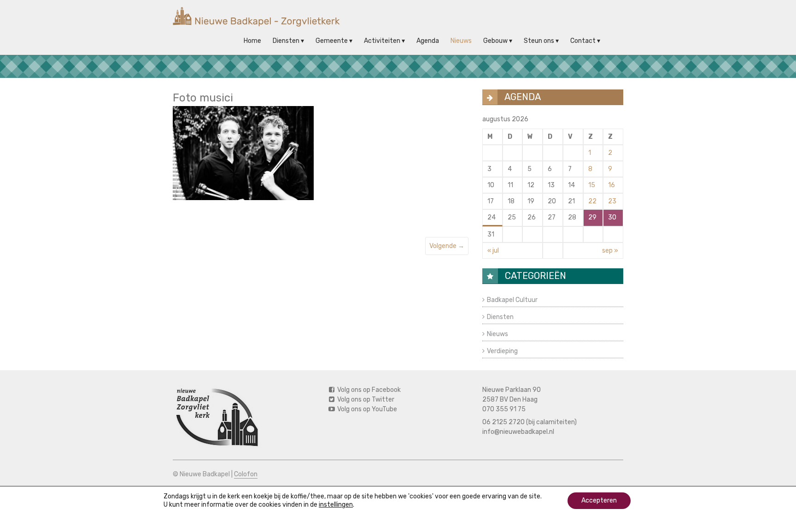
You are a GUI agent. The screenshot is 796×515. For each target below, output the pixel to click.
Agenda (427, 41)
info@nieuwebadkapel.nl (518, 432)
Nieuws (461, 41)
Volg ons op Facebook (368, 390)
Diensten (286, 41)
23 (612, 201)
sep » (610, 251)
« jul (493, 251)
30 (612, 217)
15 (591, 185)
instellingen (336, 505)
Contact (583, 41)
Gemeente (332, 41)
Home (252, 41)
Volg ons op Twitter (365, 399)
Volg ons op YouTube (366, 409)
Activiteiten (382, 41)
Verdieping (502, 351)
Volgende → (446, 246)
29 (592, 217)
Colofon (246, 474)
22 (592, 201)
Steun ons (539, 41)
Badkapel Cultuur (512, 300)
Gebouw (495, 41)
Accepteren (599, 500)
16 (611, 185)
